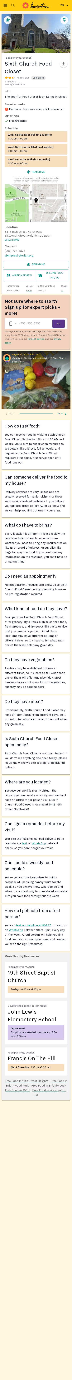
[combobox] (12, 323)
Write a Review (22, 275)
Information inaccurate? (20, 288)
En (62, 5)
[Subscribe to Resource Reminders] (8, 20)
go (58, 323)
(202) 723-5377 (15, 250)
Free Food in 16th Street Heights (26, 1080)
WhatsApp (39, 843)
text (24, 843)
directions (12, 240)
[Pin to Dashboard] (64, 20)
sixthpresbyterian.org (19, 255)
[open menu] (5, 5)
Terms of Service (36, 339)
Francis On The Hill (31, 1058)
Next (60, 413)
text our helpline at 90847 (33, 925)
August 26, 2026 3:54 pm (25, 354)
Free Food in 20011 (17, 1090)
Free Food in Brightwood (48, 1085)
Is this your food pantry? (52, 288)
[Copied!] (63, 64)
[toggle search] (13, 5)
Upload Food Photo (55, 275)
